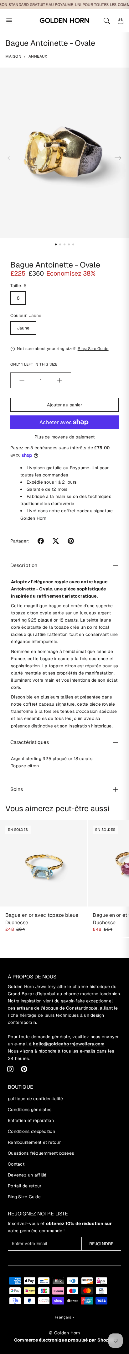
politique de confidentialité (35, 1098)
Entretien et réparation (31, 1120)
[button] (11, 20)
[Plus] (59, 380)
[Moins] (22, 380)
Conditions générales (29, 1109)
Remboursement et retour (34, 1142)
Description (23, 565)
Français (63, 1317)
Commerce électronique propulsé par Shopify (64, 1340)
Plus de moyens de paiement (64, 437)
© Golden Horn (64, 1333)
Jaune (23, 328)
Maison (13, 56)
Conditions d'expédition (31, 1131)
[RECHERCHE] (107, 21)
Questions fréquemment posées (41, 1153)
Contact (16, 1164)
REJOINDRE (101, 1244)
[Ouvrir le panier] (120, 21)
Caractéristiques (29, 742)
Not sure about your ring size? (63, 348)
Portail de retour (24, 1186)
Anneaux (37, 56)
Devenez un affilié (27, 1175)
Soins (16, 789)
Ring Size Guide (24, 1197)
